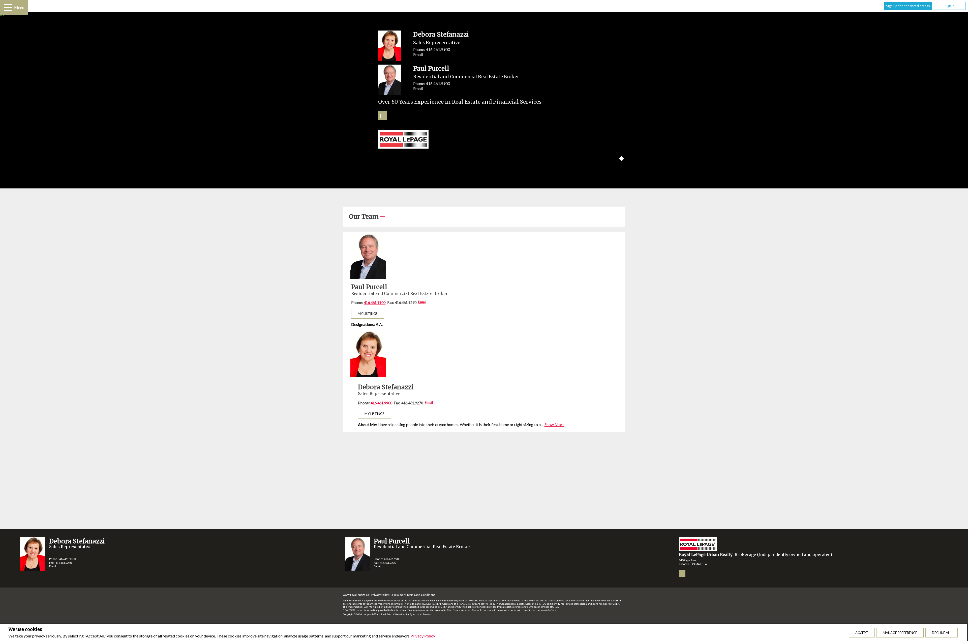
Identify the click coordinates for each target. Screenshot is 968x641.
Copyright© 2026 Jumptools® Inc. (361, 614)
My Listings (368, 314)
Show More (554, 424)
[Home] (484, 140)
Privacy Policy (422, 635)
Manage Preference (900, 633)
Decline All (941, 633)
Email (418, 54)
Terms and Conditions (421, 594)
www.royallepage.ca (356, 594)
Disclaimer (398, 594)
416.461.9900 (438, 49)
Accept (861, 633)
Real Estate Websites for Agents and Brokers (406, 614)
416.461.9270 (63, 562)
